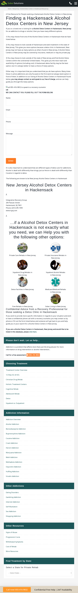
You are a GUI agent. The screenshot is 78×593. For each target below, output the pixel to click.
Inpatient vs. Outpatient (15, 403)
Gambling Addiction (13, 497)
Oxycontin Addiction (13, 467)
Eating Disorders (12, 492)
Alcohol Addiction (12, 424)
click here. (33, 332)
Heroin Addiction (12, 448)
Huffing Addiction (12, 471)
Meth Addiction (11, 457)
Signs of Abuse (11, 532)
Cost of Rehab (11, 546)
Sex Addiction (11, 511)
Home (9, 9)
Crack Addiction (12, 443)
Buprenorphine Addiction (15, 434)
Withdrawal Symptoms (14, 542)
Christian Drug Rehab (14, 379)
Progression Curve (13, 537)
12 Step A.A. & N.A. (13, 375)
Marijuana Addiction (13, 452)
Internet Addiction (13, 502)
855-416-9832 (34, 355)
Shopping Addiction (13, 516)
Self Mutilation (11, 507)
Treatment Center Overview (16, 370)
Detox (8, 398)
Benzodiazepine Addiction (16, 429)
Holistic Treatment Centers (16, 384)
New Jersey (16, 9)
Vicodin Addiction (12, 476)
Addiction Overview (13, 419)
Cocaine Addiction (12, 438)
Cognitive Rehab (12, 389)
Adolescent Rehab (13, 394)
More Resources (12, 551)
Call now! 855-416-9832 (17, 589)
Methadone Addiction (14, 462)
